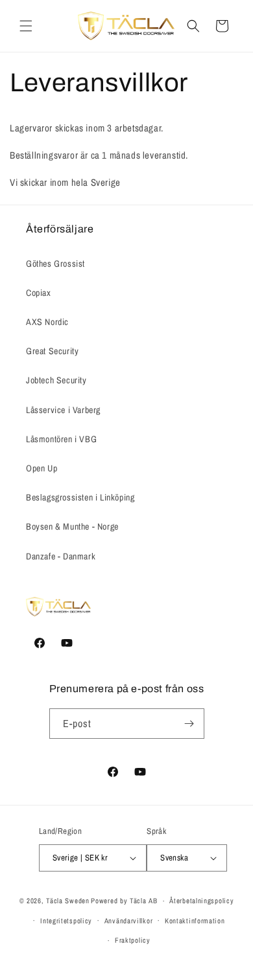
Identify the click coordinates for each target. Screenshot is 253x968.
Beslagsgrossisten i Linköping (80, 497)
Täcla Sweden (67, 900)
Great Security (52, 351)
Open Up (41, 468)
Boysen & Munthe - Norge (72, 526)
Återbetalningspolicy (201, 900)
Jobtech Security (56, 380)
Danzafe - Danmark (60, 556)
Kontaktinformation (195, 920)
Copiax (38, 292)
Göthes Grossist (55, 263)
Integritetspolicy (66, 920)
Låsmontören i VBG (61, 439)
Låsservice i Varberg (63, 410)
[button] (26, 26)
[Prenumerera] (189, 723)
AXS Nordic (47, 322)
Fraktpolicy (133, 940)
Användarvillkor (128, 920)
